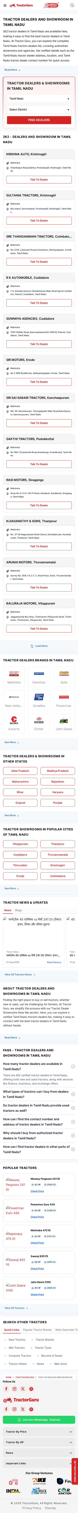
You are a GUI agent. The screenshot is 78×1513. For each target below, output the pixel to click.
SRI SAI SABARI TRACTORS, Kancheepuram (37, 398)
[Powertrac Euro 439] (17, 1210)
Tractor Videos (18, 1363)
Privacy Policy (31, 1508)
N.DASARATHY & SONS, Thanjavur (31, 521)
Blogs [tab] (18, 910)
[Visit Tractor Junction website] (13, 1481)
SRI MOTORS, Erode (20, 360)
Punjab (57, 802)
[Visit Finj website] (64, 1481)
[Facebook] (6, 1389)
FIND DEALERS (39, 120)
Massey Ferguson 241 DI (45, 1178)
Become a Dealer (51, 1355)
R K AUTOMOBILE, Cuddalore (27, 277)
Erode (20, 876)
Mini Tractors (17, 1347)
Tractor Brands (45, 1339)
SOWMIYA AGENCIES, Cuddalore (30, 318)
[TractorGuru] (21, 5)
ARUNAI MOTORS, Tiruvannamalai (31, 562)
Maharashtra (20, 781)
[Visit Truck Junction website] (39, 1491)
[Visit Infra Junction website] (13, 1491)
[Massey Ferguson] (51, 5)
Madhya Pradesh (58, 770)
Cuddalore (20, 854)
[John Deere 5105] (17, 1288)
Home (8, 1377)
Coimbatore (58, 876)
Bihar (20, 792)
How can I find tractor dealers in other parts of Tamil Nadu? (36, 1149)
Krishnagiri (58, 865)
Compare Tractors (20, 1355)
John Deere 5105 (41, 1282)
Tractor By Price (16, 1431)
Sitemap (50, 1508)
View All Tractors (15, 1307)
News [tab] (7, 910)
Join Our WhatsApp (41, 1419)
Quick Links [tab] (11, 1329)
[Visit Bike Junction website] (39, 1481)
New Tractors (17, 1339)
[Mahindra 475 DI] (17, 1236)
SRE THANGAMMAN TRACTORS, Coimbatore (39, 236)
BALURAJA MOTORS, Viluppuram (30, 603)
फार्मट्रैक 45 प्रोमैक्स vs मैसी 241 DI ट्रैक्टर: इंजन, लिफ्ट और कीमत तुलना (33, 955)
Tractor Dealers (25, 1377)
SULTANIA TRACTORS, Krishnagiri (31, 195)
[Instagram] (14, 1389)
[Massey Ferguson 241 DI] (17, 1184)
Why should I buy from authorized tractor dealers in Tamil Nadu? (33, 1135)
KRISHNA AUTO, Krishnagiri (26, 154)
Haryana (57, 792)
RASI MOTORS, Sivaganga (25, 480)
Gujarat (20, 802)
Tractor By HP (15, 1442)
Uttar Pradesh (20, 770)
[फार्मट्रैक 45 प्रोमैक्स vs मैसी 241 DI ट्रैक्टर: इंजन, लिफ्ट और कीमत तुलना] (33, 922)
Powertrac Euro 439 (43, 1204)
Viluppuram (20, 843)
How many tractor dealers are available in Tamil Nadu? (32, 1066)
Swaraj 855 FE (39, 1256)
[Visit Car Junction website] (64, 1491)
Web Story (60, 1363)
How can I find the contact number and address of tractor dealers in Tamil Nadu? (33, 1121)
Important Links (16, 1463)
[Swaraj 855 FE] (17, 1262)
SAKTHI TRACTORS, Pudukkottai (30, 439)
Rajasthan (57, 781)
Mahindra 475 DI (41, 1230)
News (40, 1363)
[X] (23, 1389)
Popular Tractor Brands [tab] (37, 1329)
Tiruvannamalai (58, 854)
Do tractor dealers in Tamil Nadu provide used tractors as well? (36, 1107)
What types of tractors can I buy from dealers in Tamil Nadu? (36, 1094)
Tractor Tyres (43, 1347)
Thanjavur (57, 843)
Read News (53, 962)
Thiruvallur (20, 865)
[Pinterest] (31, 1389)
